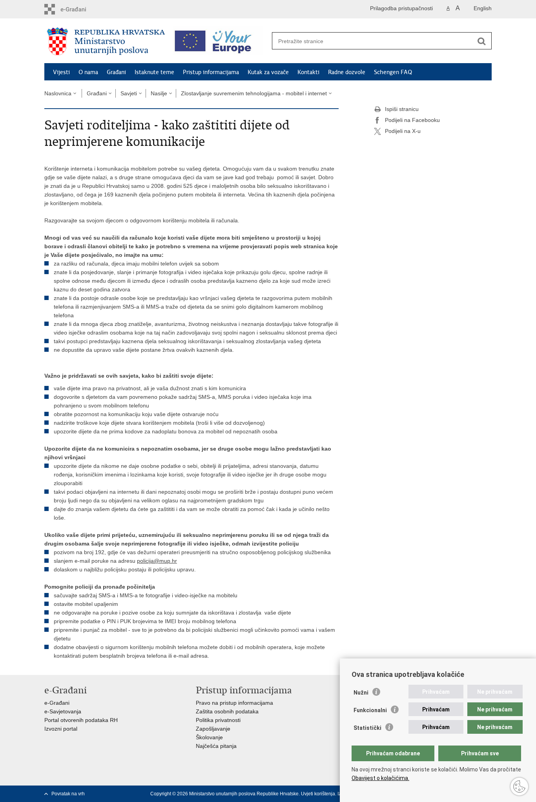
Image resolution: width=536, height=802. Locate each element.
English (483, 8)
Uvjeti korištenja (318, 794)
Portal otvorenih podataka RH (81, 720)
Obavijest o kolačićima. (380, 778)
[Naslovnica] (106, 41)
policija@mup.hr (157, 561)
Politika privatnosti (218, 720)
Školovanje (209, 737)
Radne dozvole (346, 72)
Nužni (361, 692)
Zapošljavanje (213, 729)
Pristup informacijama (211, 72)
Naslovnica (57, 93)
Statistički (367, 728)
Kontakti (308, 72)
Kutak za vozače (268, 72)
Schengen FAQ (393, 72)
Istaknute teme (154, 72)
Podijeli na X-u (403, 131)
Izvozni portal (60, 729)
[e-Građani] (77, 9)
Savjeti (128, 93)
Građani (116, 72)
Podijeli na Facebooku (412, 120)
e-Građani (56, 703)
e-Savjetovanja (62, 711)
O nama (88, 72)
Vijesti (61, 72)
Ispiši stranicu (402, 109)
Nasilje (159, 93)
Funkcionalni (370, 710)
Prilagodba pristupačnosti (401, 8)
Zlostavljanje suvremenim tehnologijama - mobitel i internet (254, 93)
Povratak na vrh (68, 794)
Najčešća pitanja (216, 746)
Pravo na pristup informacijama (234, 703)
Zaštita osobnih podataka (227, 711)
